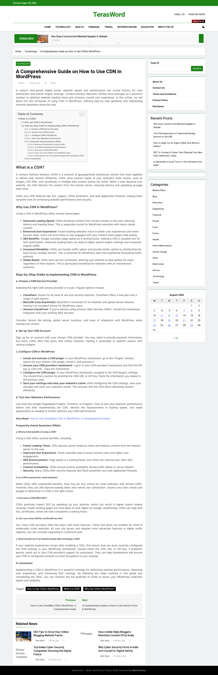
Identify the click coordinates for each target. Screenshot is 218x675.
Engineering (158, 208)
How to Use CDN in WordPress (43, 588)
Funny (155, 233)
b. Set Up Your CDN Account (42, 132)
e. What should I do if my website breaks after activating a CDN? (58, 156)
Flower (156, 221)
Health (79, 27)
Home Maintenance (162, 245)
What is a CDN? (27, 118)
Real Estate (158, 264)
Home (47, 27)
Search (155, 62)
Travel (108, 27)
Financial (94, 27)
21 (184, 320)
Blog (155, 196)
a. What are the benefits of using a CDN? (49, 144)
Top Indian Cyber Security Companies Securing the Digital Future (52, 651)
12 (169, 315)
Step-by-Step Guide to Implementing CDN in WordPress (52, 126)
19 (169, 320)
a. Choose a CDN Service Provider (43, 129)
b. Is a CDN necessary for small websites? (49, 147)
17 (154, 320)
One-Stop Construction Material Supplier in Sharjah (79, 36)
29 (191, 325)
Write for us (166, 27)
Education (147, 27)
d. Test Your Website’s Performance (45, 138)
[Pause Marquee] (201, 38)
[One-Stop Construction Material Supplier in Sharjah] (42, 40)
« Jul (175, 338)
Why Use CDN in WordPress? (38, 122)
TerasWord (109, 14)
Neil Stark (40, 640)
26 (169, 325)
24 (154, 325)
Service (156, 270)
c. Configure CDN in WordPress (43, 135)
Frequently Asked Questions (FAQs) (45, 141)
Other (155, 258)
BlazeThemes (139, 670)
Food (155, 227)
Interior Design (127, 27)
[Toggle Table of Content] (80, 114)
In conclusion (35, 158)
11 (161, 315)
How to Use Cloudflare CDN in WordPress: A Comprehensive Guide (70, 418)
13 (176, 315)
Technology (63, 27)
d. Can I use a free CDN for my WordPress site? (51, 153)
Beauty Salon (159, 190)
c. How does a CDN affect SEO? (45, 150)
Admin (21, 83)
